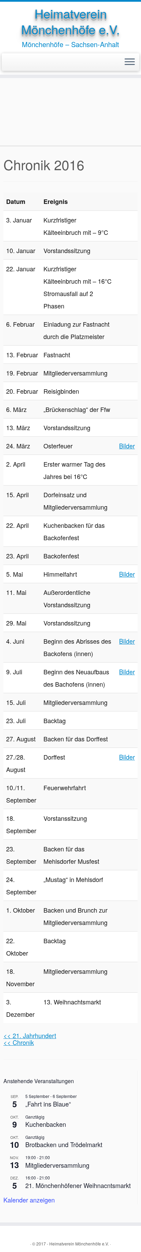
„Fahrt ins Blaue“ (48, 1103)
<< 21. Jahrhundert (29, 1035)
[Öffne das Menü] (130, 62)
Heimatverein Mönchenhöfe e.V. (70, 21)
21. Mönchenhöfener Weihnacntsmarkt (78, 1185)
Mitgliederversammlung (57, 1165)
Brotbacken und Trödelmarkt (63, 1144)
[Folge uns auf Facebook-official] (7, 62)
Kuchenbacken (45, 1124)
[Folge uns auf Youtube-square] (14, 62)
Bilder (127, 445)
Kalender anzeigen (29, 1199)
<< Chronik (18, 1042)
